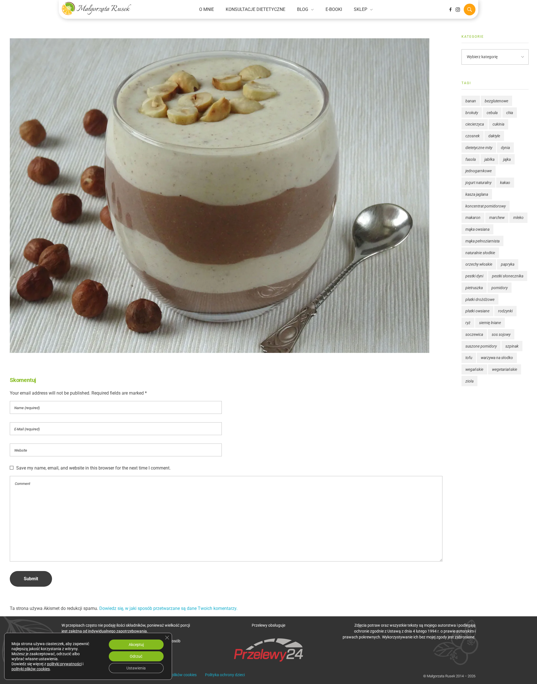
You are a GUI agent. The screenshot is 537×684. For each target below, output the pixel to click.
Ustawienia (136, 668)
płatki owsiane (477, 311)
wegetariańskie (504, 369)
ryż (467, 322)
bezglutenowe (496, 101)
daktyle (494, 136)
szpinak (512, 346)
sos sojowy (501, 334)
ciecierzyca (474, 124)
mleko (518, 217)
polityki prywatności (64, 664)
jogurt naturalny (478, 182)
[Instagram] (458, 9)
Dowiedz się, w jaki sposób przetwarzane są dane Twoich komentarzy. (168, 608)
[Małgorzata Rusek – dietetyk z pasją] (96, 8)
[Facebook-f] (450, 9)
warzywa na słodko (497, 357)
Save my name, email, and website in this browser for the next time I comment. (93, 468)
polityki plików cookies (30, 669)
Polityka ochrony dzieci (225, 675)
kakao (505, 182)
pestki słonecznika (507, 276)
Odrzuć (136, 656)
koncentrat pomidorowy (485, 206)
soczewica (474, 334)
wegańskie (474, 369)
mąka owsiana (477, 229)
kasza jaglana (476, 194)
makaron (473, 217)
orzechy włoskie (478, 264)
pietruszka (474, 288)
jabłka (489, 159)
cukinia (498, 124)
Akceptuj (136, 644)
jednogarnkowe (478, 171)
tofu (468, 357)
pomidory (499, 288)
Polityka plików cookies (177, 675)
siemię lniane (490, 322)
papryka (507, 264)
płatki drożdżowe (479, 299)
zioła (469, 381)
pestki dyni (474, 276)
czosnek (472, 136)
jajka (507, 159)
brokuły (471, 112)
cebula (492, 112)
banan (470, 101)
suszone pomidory (481, 346)
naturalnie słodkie (480, 253)
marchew (497, 217)
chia (509, 112)
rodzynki (505, 311)
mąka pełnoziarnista (482, 241)
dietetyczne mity (478, 147)
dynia (505, 147)
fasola (470, 159)
